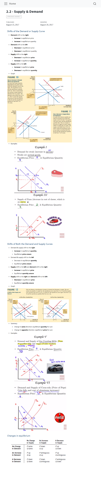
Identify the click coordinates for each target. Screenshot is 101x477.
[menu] (6, 4)
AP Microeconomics (13, 17)
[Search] (94, 3)
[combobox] (94, 3)
